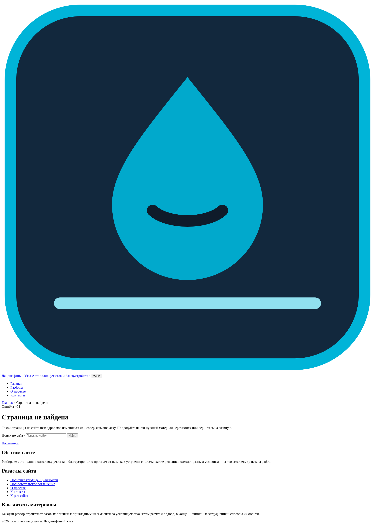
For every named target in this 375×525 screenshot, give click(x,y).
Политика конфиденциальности (34, 480)
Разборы (16, 387)
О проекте (18, 391)
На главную (10, 443)
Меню (96, 376)
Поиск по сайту (13, 435)
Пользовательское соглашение (32, 484)
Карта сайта (19, 495)
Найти (72, 435)
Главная (16, 383)
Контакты (17, 395)
